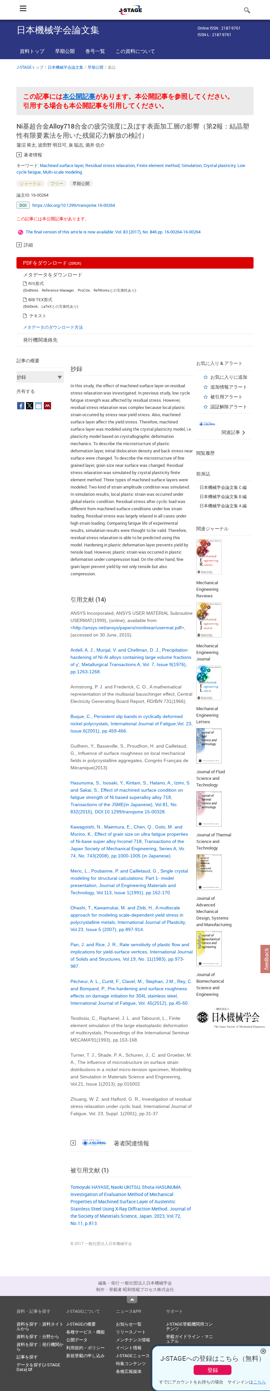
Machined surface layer (61, 165)
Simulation (191, 165)
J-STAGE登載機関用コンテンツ (189, 1326)
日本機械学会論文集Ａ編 (223, 506)
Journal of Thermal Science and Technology (213, 841)
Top (132, 1299)
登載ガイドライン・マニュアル (189, 1338)
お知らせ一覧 (129, 1324)
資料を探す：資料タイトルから (40, 1326)
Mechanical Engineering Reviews (207, 589)
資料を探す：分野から (37, 1336)
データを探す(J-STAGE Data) (38, 1367)
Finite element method (158, 165)
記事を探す (27, 1357)
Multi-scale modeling (62, 172)
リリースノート (131, 1332)
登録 (212, 1370)
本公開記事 (79, 96)
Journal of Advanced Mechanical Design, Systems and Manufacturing (213, 911)
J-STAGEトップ (29, 67)
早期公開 (65, 51)
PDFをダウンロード (52, 262)
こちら (259, 1382)
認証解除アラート (228, 406)
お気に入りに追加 (228, 377)
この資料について (135, 51)
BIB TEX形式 (40, 299)
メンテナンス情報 (133, 1340)
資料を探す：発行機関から (40, 1346)
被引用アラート (226, 397)
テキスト (37, 316)
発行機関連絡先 (40, 339)
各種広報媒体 (129, 1371)
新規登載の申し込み (85, 1355)
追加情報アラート (228, 387)
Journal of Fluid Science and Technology (210, 778)
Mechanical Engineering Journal (207, 652)
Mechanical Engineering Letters (207, 715)
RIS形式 (36, 283)
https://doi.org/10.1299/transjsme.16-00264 (73, 205)
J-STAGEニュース (133, 1355)
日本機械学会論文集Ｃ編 (223, 487)
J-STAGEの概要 (81, 1324)
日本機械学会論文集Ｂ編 (223, 496)
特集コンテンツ (131, 1363)
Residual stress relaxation (110, 165)
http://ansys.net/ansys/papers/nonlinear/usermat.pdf (127, 627)
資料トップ (32, 51)
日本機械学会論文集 (65, 67)
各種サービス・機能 (85, 1332)
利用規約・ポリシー (85, 1348)
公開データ (77, 1340)
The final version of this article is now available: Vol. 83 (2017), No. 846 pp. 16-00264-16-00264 (113, 232)
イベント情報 (129, 1348)
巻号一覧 (95, 51)
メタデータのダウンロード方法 (53, 327)
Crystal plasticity (219, 165)
